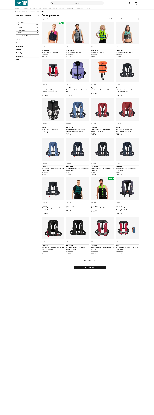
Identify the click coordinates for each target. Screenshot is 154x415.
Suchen (77, 3)
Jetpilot (68, 88)
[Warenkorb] (135, 3)
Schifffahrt (61, 8)
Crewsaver (45, 88)
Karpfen (17, 8)
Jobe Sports (45, 50)
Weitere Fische (53, 8)
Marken (88, 8)
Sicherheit (31, 11)
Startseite (17, 11)
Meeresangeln (43, 8)
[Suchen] (52, 3)
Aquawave (94, 88)
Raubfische (25, 8)
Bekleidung (70, 8)
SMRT (118, 245)
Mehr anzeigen (90, 268)
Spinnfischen (33, 8)
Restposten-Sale (79, 8)
